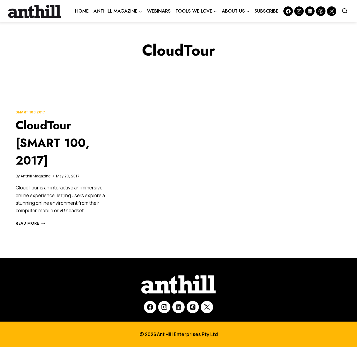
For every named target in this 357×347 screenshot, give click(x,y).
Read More (30, 223)
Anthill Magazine (35, 176)
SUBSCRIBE (266, 11)
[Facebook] (288, 11)
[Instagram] (299, 11)
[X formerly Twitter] (331, 11)
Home (82, 11)
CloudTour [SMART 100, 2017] (53, 143)
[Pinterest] (320, 11)
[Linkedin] (310, 11)
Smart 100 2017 (30, 112)
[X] (207, 307)
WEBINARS (159, 11)
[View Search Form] (344, 11)
